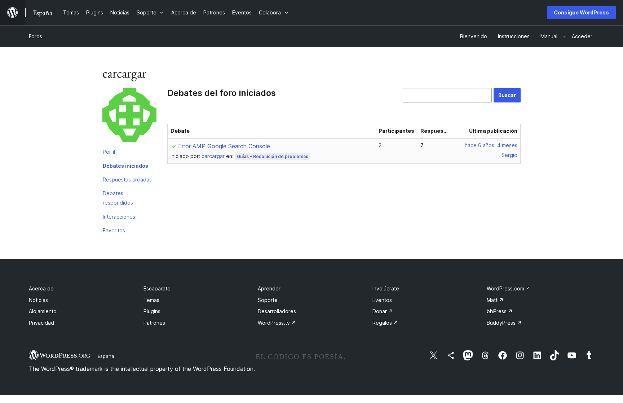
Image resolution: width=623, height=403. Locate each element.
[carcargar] (129, 116)
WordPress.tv (277, 323)
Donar (382, 311)
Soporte (268, 300)
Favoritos (114, 230)
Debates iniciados (125, 166)
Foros (35, 36)
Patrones (154, 323)
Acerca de (41, 288)
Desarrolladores (277, 311)
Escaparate (157, 288)
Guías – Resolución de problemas (272, 156)
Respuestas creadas (127, 179)
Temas (151, 300)
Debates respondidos (118, 198)
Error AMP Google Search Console (224, 146)
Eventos (382, 300)
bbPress (500, 311)
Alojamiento (43, 311)
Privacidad (41, 323)
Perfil (109, 152)
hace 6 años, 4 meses (491, 145)
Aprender (269, 288)
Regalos (385, 323)
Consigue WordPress (581, 12)
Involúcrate (385, 288)
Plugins (151, 311)
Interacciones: (120, 217)
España (106, 356)
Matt (495, 300)
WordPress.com (508, 288)
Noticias (38, 300)
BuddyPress (504, 323)
